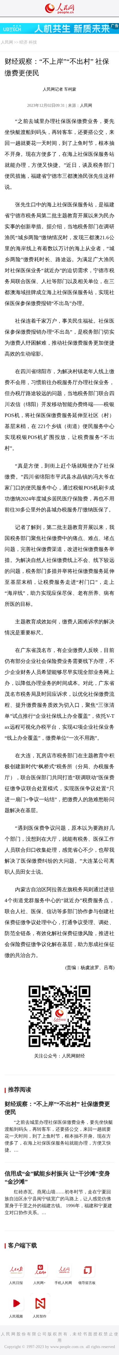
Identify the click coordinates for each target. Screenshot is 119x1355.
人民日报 (16, 1283)
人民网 (7, 42)
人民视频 (16, 1316)
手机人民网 (63, 1283)
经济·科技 (28, 42)
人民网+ (39, 1283)
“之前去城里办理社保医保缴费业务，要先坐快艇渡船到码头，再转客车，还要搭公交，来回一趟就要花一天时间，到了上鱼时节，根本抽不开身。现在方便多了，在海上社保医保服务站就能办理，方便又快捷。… (59, 1136)
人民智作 (40, 1316)
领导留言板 (87, 1283)
